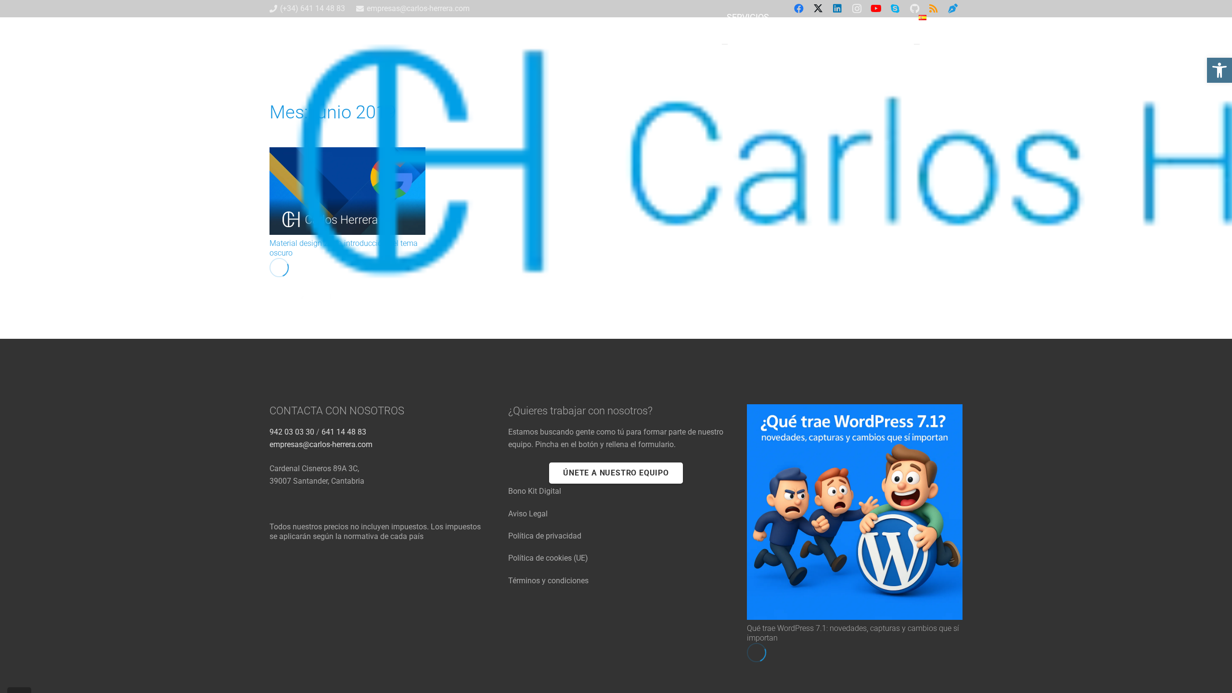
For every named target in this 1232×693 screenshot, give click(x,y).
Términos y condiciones (548, 580)
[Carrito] (951, 43)
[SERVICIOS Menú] (725, 44)
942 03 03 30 (292, 431)
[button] (932, 44)
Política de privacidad (544, 535)
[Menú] (917, 44)
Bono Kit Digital (534, 491)
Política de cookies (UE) (548, 558)
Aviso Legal (528, 513)
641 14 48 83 (343, 431)
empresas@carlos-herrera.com (321, 444)
